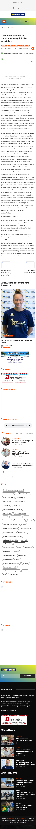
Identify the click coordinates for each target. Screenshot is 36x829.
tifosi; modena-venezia (9, 567)
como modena (7, 513)
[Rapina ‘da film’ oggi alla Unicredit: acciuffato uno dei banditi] (7, 783)
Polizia (19, 548)
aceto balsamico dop (9, 494)
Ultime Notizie (24, 45)
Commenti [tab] (29, 433)
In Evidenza (15, 438)
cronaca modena (16, 517)
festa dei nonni (7, 521)
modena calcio (22, 532)
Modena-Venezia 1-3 (9, 532)
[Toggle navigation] (4, 21)
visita (4, 574)
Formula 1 (30, 521)
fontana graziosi (19, 521)
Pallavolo (19, 803)
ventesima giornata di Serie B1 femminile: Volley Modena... (23, 464)
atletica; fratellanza (24, 494)
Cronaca (18, 778)
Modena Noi (10, 818)
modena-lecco (25, 528)
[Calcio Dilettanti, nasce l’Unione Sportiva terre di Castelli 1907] (7, 795)
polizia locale (6, 551)
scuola (17, 559)
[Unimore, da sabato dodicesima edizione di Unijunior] (7, 752)
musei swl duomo (20, 544)
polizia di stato (28, 548)
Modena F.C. (24, 540)
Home (5, 28)
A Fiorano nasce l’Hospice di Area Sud (24, 740)
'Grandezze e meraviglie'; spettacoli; (13, 490)
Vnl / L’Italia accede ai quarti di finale (24, 806)
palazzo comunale (8, 548)
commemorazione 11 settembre (12, 509)
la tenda (23, 524)
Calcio (12, 28)
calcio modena (7, 501)
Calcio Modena (13, 45)
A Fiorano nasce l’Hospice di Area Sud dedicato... (22, 441)
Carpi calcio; (6, 505)
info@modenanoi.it (20, 818)
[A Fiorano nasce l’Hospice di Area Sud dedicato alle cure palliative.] (7, 740)
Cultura (14, 449)
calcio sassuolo (19, 501)
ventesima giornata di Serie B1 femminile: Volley (25, 763)
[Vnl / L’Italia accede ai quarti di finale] (7, 806)
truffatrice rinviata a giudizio (11, 571)
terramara (26, 563)
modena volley (7, 544)
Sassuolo (16, 551)
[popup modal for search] (32, 21)
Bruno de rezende (8, 497)
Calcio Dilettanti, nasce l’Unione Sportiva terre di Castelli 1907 (25, 794)
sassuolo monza (8, 559)
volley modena (13, 574)
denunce (26, 517)
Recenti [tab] (8, 433)
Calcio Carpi (20, 497)
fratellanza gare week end (10, 524)
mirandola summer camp (10, 528)
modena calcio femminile (10, 540)
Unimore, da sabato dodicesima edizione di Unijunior (20, 453)
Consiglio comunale (20, 513)
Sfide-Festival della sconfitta (11, 563)
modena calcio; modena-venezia (12, 536)
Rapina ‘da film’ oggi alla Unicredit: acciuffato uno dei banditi (25, 782)
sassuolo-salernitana (9, 555)
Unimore (25, 571)
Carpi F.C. (15, 505)
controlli (5, 517)
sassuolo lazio (22, 555)
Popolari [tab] (18, 433)
